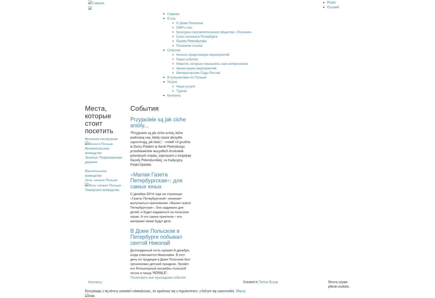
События (173, 50)
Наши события (187, 59)
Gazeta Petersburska (191, 40)
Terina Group (268, 281)
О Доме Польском (189, 22)
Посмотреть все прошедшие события (158, 277)
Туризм (181, 90)
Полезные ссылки (189, 45)
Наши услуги (185, 86)
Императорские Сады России (198, 72)
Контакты (174, 95)
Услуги (172, 81)
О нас (171, 18)
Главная (173, 13)
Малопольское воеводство (96, 173)
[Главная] (96, 2)
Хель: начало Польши (101, 180)
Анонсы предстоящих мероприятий (202, 54)
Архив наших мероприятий (196, 68)
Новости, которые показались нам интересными (212, 63)
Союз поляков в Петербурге (197, 36)
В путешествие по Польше (186, 77)
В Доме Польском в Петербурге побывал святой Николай (156, 236)
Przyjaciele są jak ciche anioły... (158, 122)
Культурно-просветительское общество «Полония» (214, 31)
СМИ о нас (184, 27)
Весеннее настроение (101, 138)
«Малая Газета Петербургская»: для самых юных (156, 180)
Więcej (240, 290)
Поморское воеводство (102, 189)
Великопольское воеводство (97, 150)
